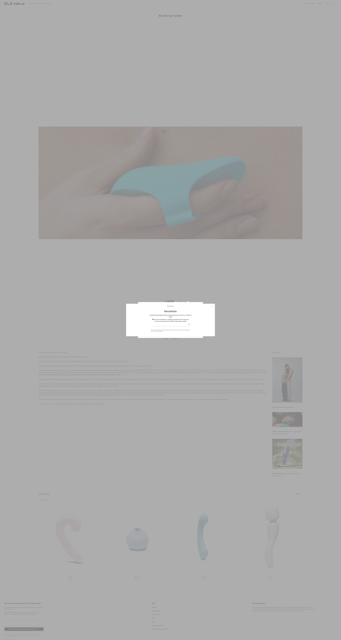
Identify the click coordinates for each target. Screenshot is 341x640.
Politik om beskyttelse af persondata (181, 330)
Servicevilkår (154, 331)
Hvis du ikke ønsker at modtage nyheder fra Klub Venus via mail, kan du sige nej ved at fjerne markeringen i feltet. (171, 320)
